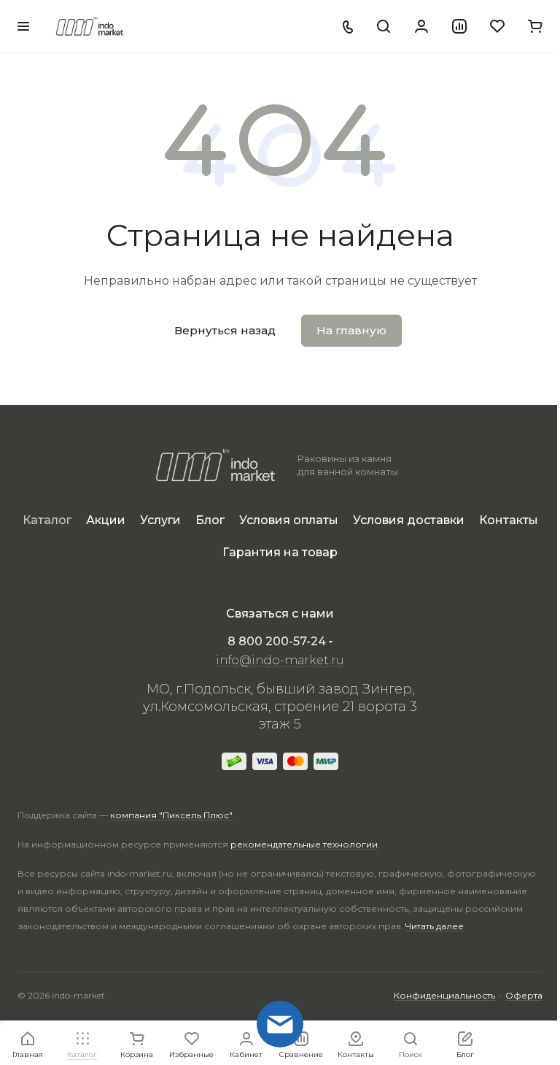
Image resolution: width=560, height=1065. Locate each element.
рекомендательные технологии (304, 844)
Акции (105, 520)
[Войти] (421, 26)
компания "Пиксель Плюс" (171, 815)
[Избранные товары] (497, 26)
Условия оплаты (288, 520)
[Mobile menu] (23, 26)
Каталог (47, 520)
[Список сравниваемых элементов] (459, 26)
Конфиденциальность (444, 995)
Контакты (508, 520)
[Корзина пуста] (535, 26)
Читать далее (434, 925)
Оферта (523, 995)
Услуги (160, 520)
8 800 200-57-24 (277, 641)
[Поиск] (383, 26)
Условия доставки (408, 520)
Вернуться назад (225, 330)
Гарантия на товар (280, 552)
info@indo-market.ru (280, 660)
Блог (210, 520)
